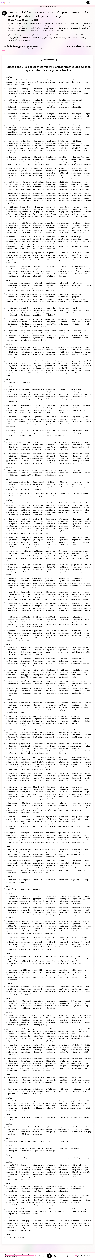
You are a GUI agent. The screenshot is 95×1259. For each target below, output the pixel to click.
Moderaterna (36, 34)
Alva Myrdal (13, 40)
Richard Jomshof (80, 37)
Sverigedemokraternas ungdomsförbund (30, 37)
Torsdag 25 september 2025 (26, 20)
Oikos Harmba (27, 34)
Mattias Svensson (64, 34)
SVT (10, 37)
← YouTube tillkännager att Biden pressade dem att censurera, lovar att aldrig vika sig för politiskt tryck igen (22, 48)
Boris (18, 34)
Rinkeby (56, 37)
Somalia (70, 37)
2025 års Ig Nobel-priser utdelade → (80, 46)
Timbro (45, 34)
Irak (20, 40)
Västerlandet (87, 34)
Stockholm (53, 34)
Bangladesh (48, 37)
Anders (63, 37)
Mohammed (27, 40)
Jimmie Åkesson (76, 34)
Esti (15, 37)
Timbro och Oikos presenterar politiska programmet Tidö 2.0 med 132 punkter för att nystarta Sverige (21, 1255)
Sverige (11, 34)
